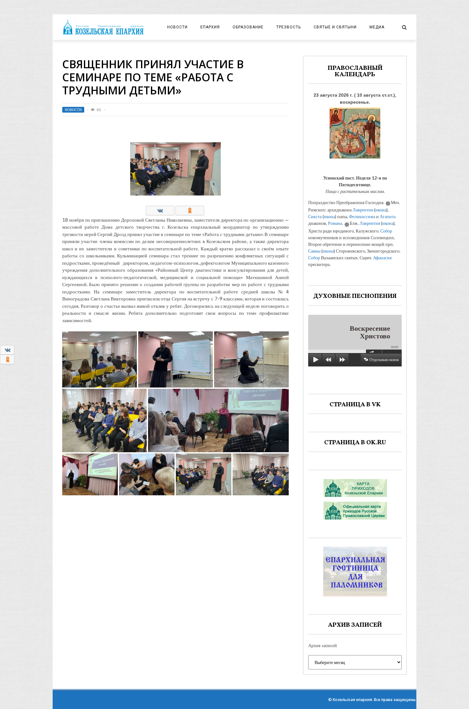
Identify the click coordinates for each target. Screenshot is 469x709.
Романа (335, 223)
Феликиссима (362, 216)
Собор (386, 230)
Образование (248, 27)
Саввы (314, 251)
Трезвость (288, 27)
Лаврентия (363, 209)
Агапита (388, 216)
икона (380, 209)
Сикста (315, 216)
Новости (177, 27)
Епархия (210, 27)
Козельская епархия (352, 699)
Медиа (376, 27)
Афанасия (382, 257)
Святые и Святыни (335, 27)
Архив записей (322, 645)
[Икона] (355, 131)
